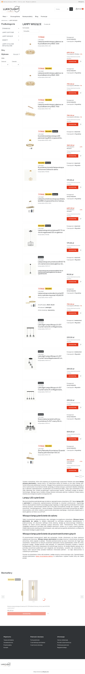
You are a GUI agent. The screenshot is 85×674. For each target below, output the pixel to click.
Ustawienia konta (8, 642)
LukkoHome (4, 20)
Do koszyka (72, 61)
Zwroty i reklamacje (62, 640)
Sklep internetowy (40, 671)
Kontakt (6, 647)
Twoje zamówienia (9, 640)
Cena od (3, 61)
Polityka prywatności (63, 645)
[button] (71, 9)
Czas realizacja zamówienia (37, 642)
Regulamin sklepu (62, 647)
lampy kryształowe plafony (44, 556)
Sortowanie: (26, 28)
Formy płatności (35, 640)
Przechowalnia (8, 645)
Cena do (14, 61)
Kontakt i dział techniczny (64, 642)
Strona (77, 476)
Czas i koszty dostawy (36, 645)
